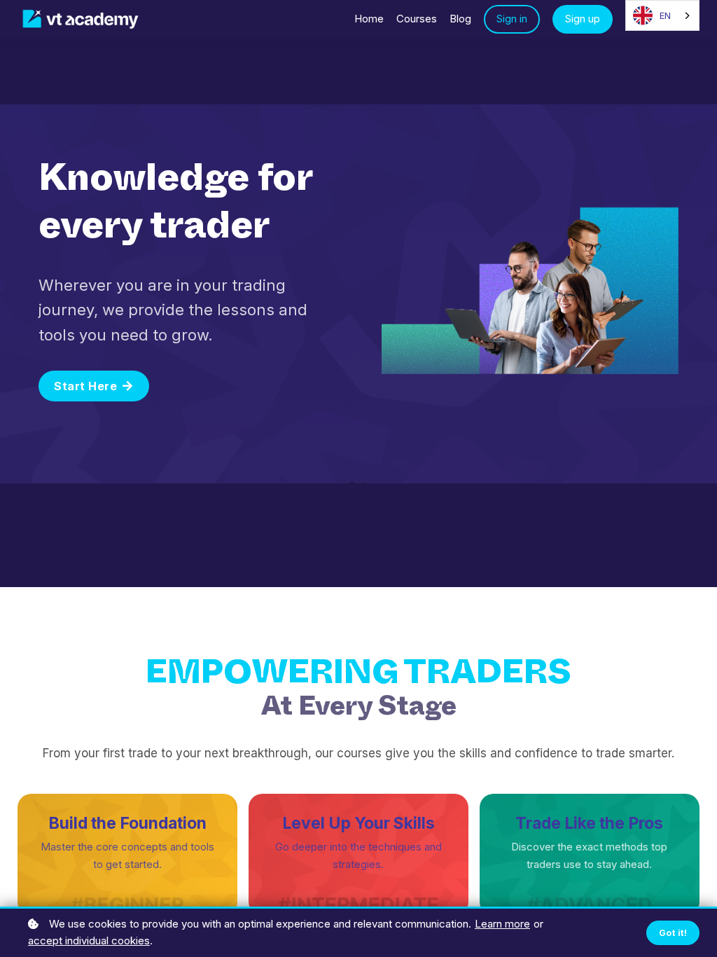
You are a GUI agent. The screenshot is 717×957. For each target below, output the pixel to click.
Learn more (502, 923)
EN (665, 15)
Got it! (673, 933)
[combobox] (662, 15)
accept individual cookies (89, 940)
